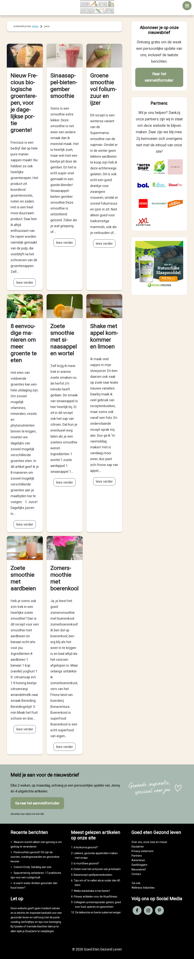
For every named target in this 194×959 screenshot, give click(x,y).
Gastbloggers (139, 864)
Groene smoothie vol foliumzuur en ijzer (103, 89)
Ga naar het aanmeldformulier (37, 803)
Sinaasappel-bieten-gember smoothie (63, 85)
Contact (136, 874)
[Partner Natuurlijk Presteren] (159, 167)
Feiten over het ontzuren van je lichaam (97, 869)
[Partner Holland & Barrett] (159, 203)
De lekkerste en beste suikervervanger (98, 912)
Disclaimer (137, 846)
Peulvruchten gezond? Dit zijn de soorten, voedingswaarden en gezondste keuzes (35, 857)
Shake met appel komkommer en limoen (104, 336)
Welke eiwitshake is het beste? (92, 890)
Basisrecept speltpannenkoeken (93, 874)
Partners (136, 855)
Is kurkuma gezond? (86, 847)
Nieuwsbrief (138, 869)
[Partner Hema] (143, 203)
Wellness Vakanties (143, 887)
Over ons (136, 842)
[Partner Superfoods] (175, 203)
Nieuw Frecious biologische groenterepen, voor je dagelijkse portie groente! (24, 102)
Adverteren (138, 860)
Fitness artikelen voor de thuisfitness (95, 896)
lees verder (24, 282)
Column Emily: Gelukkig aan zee (32, 867)
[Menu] (187, 5)
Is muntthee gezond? (86, 863)
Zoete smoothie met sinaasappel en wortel (63, 340)
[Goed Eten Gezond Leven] (97, 7)
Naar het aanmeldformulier (159, 77)
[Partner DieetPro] (175, 185)
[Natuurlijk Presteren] (159, 288)
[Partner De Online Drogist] (159, 185)
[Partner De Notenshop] (143, 167)
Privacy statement (142, 851)
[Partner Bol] (143, 185)
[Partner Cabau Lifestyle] (175, 167)
